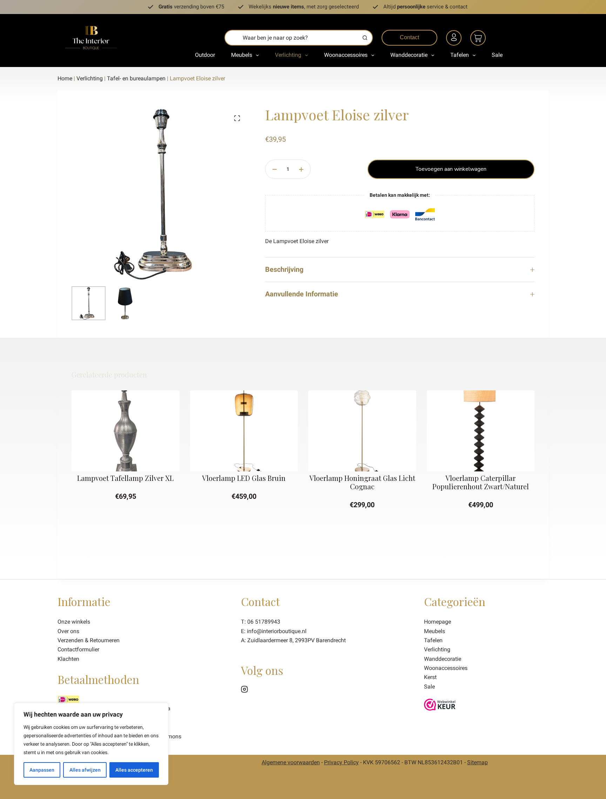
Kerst (430, 677)
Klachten (68, 659)
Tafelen (459, 55)
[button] (144, 463)
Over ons (68, 631)
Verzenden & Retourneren (89, 640)
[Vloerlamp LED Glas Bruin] (144, 430)
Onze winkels (74, 621)
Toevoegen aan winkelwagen (451, 169)
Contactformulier (78, 649)
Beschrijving (284, 269)
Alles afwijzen (85, 770)
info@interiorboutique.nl (277, 631)
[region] (91, 744)
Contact (409, 37)
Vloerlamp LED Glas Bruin (144, 477)
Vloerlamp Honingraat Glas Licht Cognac (262, 482)
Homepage (437, 621)
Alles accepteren (134, 770)
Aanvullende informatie (301, 294)
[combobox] (291, 38)
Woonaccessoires (346, 55)
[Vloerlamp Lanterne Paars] (499, 430)
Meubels (241, 55)
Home (65, 78)
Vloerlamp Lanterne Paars (498, 477)
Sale (497, 55)
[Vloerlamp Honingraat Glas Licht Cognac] (262, 430)
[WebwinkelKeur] (440, 704)
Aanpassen (41, 770)
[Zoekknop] (365, 38)
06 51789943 (263, 621)
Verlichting (288, 55)
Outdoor (205, 55)
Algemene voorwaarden (291, 762)
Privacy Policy (341, 762)
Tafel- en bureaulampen (136, 78)
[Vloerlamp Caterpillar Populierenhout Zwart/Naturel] (380, 430)
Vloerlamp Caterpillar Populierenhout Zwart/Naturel (380, 482)
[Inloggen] (455, 39)
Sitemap (477, 762)
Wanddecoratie (408, 55)
